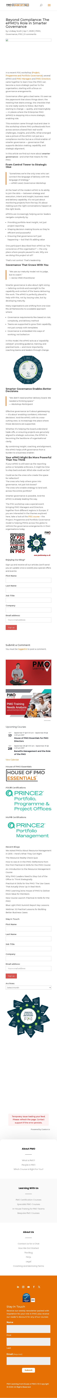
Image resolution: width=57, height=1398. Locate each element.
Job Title (10, 595)
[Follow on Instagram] (23, 1287)
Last (9, 1348)
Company (10, 605)
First (9, 1335)
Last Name (11, 586)
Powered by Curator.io (40, 1129)
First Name (11, 576)
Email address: (13, 615)
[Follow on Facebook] (34, 1287)
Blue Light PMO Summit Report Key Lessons (27, 905)
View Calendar (12, 760)
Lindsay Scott (15, 31)
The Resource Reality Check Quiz (22, 858)
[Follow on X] (39, 1287)
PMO (38, 31)
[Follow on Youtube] (28, 1287)
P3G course (34, 516)
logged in (22, 649)
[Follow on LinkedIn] (18, 1287)
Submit (28, 1370)
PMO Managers (23, 79)
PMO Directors (43, 79)
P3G (20, 34)
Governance (11, 34)
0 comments (30, 34)
